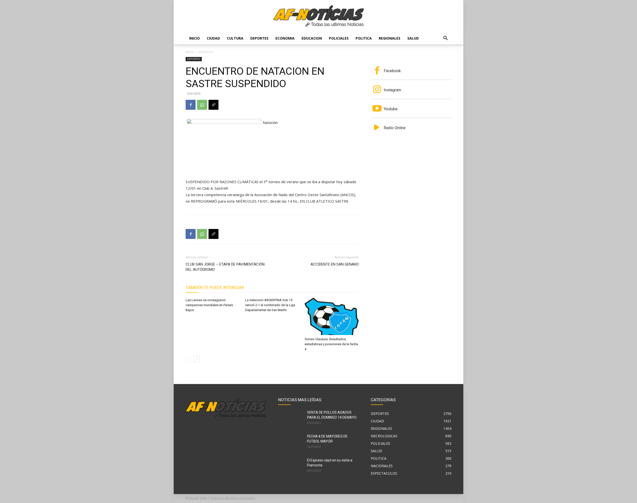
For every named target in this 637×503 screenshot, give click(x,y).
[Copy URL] (213, 105)
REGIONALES (389, 38)
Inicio (194, 38)
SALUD (413, 38)
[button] (445, 38)
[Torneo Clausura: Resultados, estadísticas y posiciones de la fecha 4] (332, 316)
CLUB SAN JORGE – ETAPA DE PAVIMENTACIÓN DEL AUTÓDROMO (225, 267)
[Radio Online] (377, 128)
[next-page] (197, 359)
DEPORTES (259, 38)
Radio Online (395, 127)
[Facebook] (191, 105)
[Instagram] (377, 90)
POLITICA (364, 38)
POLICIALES (339, 38)
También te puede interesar (215, 287)
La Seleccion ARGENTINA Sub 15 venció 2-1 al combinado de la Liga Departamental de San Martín (270, 305)
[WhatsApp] (202, 105)
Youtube (391, 109)
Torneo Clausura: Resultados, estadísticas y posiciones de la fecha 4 (331, 344)
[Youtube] (377, 109)
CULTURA (235, 38)
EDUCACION (312, 38)
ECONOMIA (285, 38)
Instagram (392, 90)
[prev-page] (189, 359)
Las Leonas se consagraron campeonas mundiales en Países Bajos (209, 305)
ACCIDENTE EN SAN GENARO (335, 264)
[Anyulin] (318, 16)
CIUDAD (213, 38)
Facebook (392, 70)
